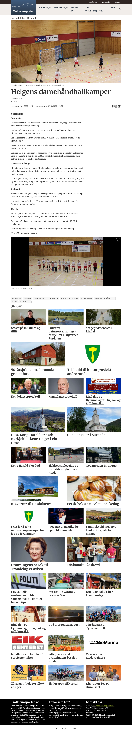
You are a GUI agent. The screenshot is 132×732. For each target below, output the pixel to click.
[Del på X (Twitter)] (115, 106)
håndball (16, 298)
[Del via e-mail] (119, 106)
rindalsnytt (86, 298)
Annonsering (106, 2)
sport (14, 302)
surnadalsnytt (41, 298)
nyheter (27, 298)
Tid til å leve (74, 9)
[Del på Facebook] (112, 106)
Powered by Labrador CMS (66, 729)
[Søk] (119, 9)
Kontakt (117, 2)
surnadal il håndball (105, 298)
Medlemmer (94, 2)
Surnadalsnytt (61, 8)
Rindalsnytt (45, 8)
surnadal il (25, 302)
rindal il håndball (69, 298)
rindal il (54, 298)
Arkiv (112, 8)
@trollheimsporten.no (105, 706)
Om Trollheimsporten (94, 9)
